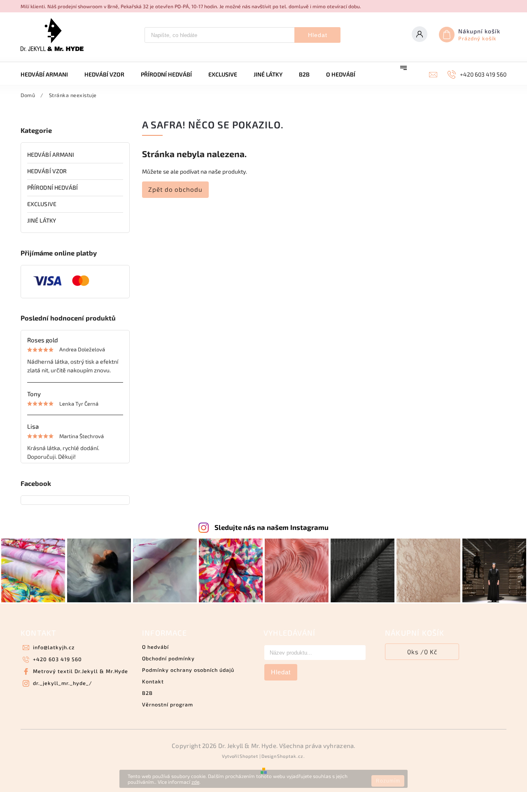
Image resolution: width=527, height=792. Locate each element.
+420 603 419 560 (57, 659)
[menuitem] (48, 74)
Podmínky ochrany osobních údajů (188, 670)
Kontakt (153, 681)
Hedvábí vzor (47, 170)
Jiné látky (41, 220)
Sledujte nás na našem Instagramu (272, 527)
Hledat (317, 35)
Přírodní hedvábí (52, 187)
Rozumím (388, 781)
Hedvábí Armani (50, 154)
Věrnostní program (167, 704)
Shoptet (249, 756)
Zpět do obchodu (175, 189)
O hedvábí (155, 646)
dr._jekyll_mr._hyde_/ (62, 683)
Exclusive (41, 203)
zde (195, 782)
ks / (422, 651)
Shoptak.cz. (291, 756)
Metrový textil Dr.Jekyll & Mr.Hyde (80, 671)
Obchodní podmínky (168, 658)
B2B (147, 693)
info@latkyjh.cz (54, 647)
